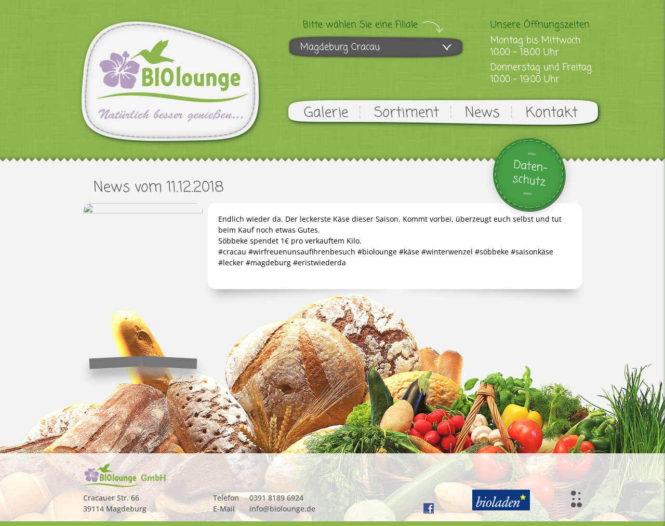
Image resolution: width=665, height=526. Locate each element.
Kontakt (552, 113)
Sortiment (406, 113)
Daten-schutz (530, 173)
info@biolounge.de (282, 509)
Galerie (326, 113)
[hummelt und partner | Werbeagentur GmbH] (576, 499)
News (482, 113)
